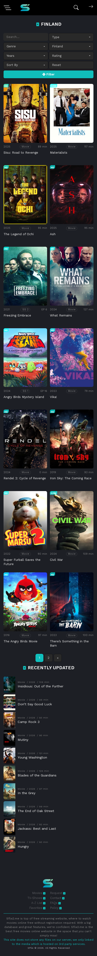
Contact (56, 898)
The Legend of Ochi (19, 234)
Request (56, 893)
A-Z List (37, 903)
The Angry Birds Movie (20, 641)
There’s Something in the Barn (69, 643)
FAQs (54, 903)
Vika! (53, 397)
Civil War (56, 560)
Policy (54, 908)
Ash (53, 234)
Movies (37, 893)
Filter (50, 74)
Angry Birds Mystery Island (24, 397)
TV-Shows (35, 898)
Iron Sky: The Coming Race (71, 478)
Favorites (36, 908)
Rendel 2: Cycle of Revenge (25, 478)
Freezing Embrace (17, 315)
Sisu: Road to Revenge (21, 152)
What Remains (61, 315)
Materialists (58, 152)
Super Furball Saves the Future (22, 562)
